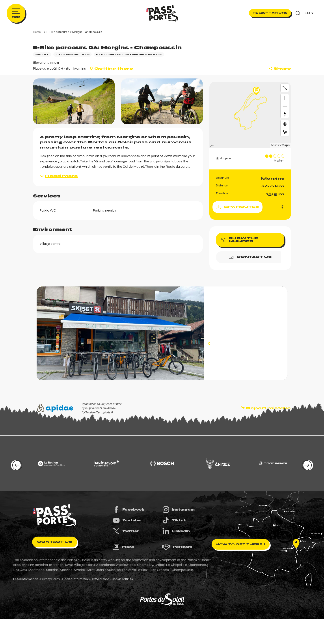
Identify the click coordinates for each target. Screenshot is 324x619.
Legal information (25, 579)
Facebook (133, 509)
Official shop (100, 579)
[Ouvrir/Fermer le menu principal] (16, 13)
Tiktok (179, 520)
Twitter (130, 531)
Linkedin (181, 531)
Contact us (54, 542)
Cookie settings (122, 579)
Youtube (131, 520)
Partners (182, 547)
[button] (298, 13)
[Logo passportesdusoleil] (55, 515)
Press (128, 547)
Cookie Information (76, 579)
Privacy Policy (50, 579)
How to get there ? (241, 544)
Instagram (183, 509)
